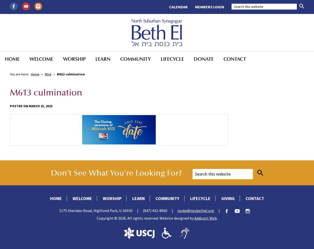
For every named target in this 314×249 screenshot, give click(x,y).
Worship (74, 59)
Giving (228, 198)
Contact (234, 59)
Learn (102, 59)
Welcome (41, 59)
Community (135, 59)
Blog (48, 74)
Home (12, 59)
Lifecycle (172, 59)
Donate (204, 59)
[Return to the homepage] (157, 32)
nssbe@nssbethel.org (195, 210)
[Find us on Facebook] (14, 5)
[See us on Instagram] (38, 5)
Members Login (209, 6)
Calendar (178, 6)
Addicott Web (205, 218)
